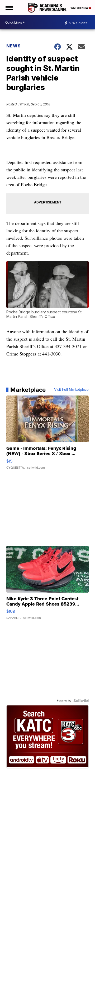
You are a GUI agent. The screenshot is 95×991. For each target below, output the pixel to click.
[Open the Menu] (9, 7)
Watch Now (79, 8)
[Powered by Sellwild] (81, 701)
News (13, 45)
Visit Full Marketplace (71, 390)
